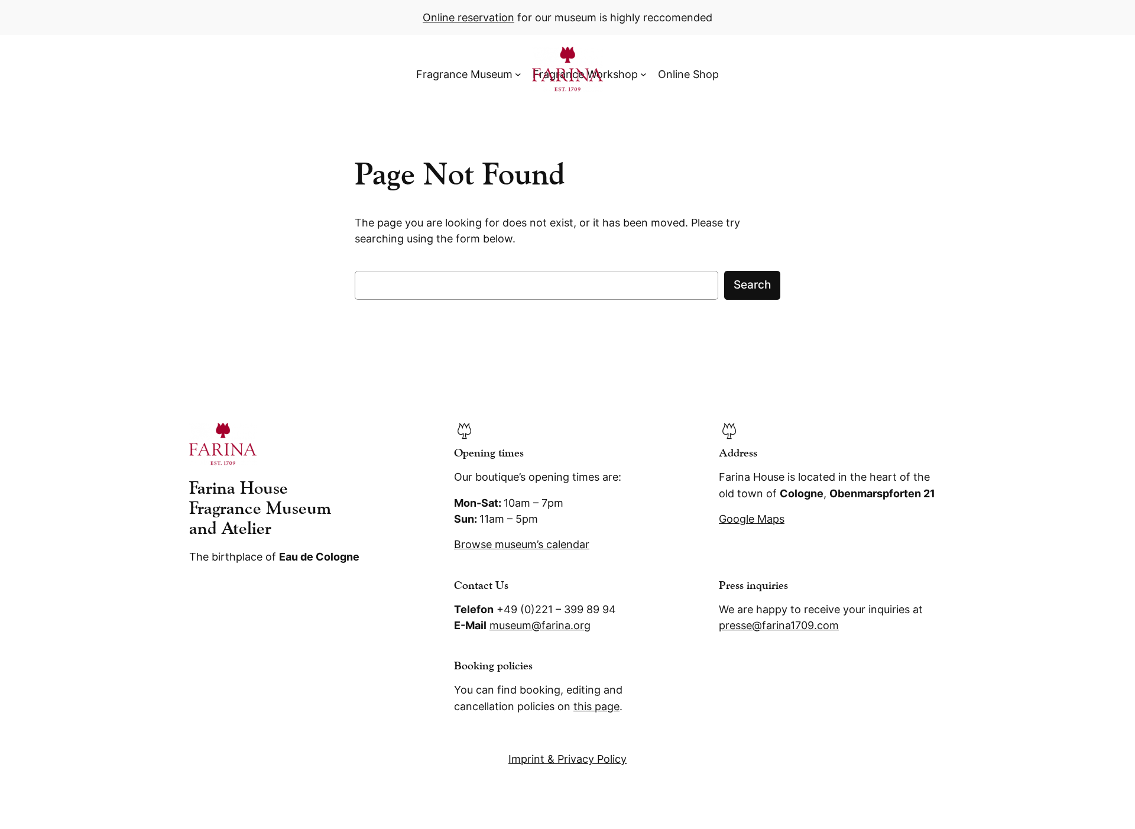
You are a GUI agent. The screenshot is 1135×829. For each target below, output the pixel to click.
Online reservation (468, 17)
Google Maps (751, 519)
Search (752, 284)
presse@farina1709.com (779, 625)
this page (596, 706)
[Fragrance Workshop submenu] (643, 74)
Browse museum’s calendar (521, 544)
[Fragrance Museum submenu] (518, 74)
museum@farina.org (540, 625)
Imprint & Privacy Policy (567, 759)
